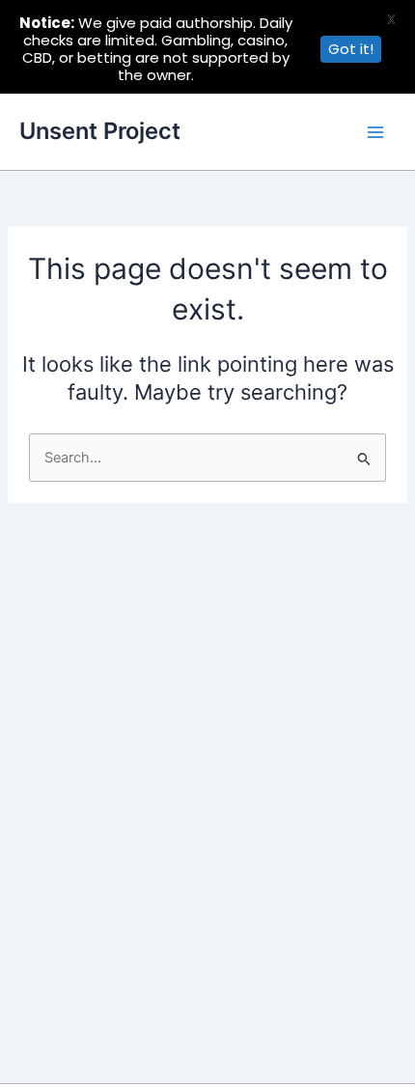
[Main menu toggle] (375, 132)
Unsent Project (99, 131)
